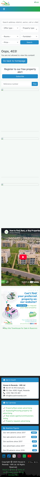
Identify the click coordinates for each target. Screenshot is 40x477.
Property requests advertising (18, 421)
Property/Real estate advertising (19, 408)
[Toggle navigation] (4, 9)
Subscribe (20, 76)
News (13, 470)
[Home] (5, 2)
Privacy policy (13, 472)
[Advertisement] (20, 351)
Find (34, 84)
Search (29, 42)
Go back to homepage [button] (14, 61)
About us (6, 470)
